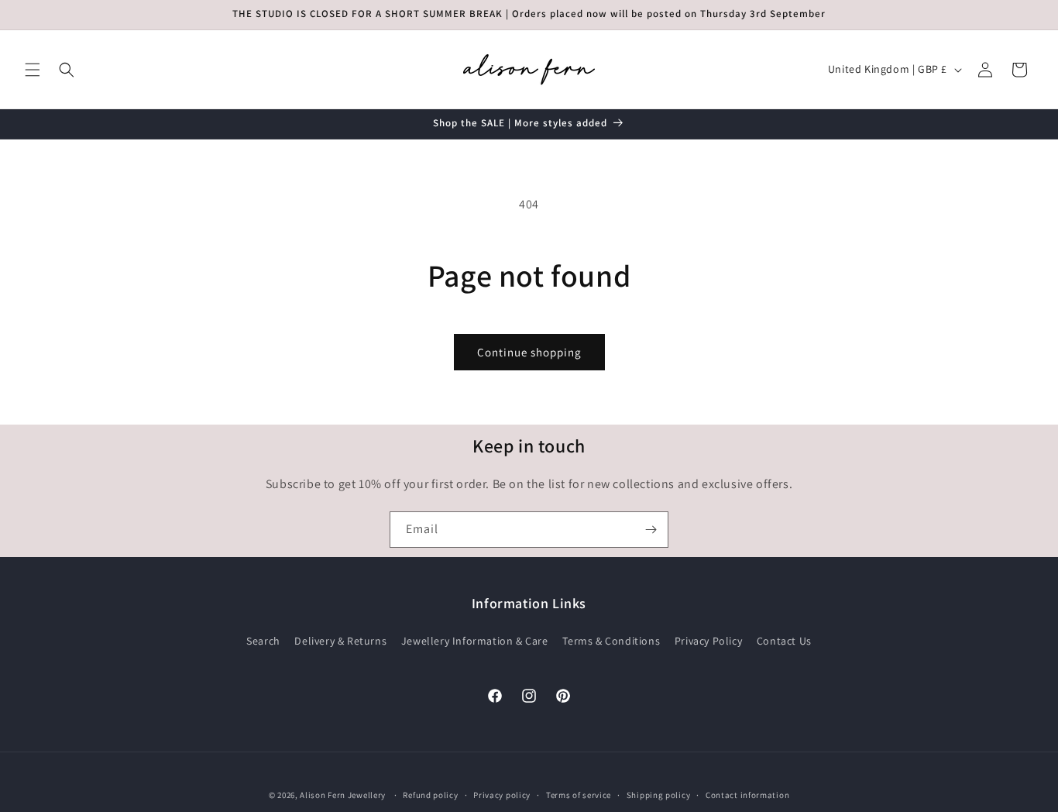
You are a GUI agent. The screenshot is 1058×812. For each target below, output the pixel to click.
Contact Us (784, 641)
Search (263, 641)
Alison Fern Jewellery (343, 795)
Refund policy (430, 794)
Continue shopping (529, 352)
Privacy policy (502, 794)
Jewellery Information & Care (474, 641)
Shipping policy (659, 794)
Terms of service (578, 794)
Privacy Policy (708, 641)
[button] (32, 70)
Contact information (747, 794)
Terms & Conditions (611, 641)
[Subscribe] (651, 529)
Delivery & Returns (340, 641)
